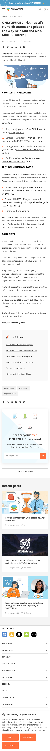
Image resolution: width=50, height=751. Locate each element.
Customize (28, 737)
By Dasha (27, 568)
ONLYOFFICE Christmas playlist (19, 344)
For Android (26, 634)
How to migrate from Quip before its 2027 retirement (25, 519)
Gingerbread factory (15, 137)
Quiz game (11, 146)
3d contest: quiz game (15, 368)
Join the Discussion (25, 471)
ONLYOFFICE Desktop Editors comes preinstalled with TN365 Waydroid (22, 561)
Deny (10, 737)
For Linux (11, 634)
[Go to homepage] (15, 9)
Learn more (42, 730)
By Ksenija (27, 41)
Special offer (15, 16)
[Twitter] (7, 47)
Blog (4, 16)
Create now (43, 456)
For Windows (4, 634)
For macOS (19, 634)
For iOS (34, 634)
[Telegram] (20, 47)
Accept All (10, 745)
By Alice (26, 525)
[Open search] (39, 9)
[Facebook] (3, 47)
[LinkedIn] (11, 47)
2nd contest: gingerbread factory (20, 362)
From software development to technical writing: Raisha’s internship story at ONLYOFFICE (24, 606)
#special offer (10, 393)
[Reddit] (15, 47)
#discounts (23, 388)
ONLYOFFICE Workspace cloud (28, 141)
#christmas (9, 388)
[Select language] (45, 9)
